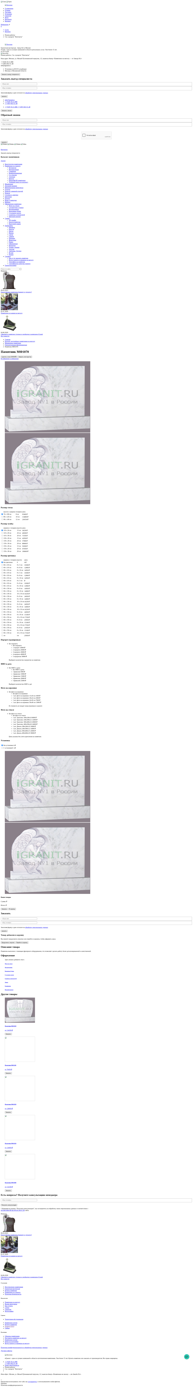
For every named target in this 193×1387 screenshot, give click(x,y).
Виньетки (12, 245)
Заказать (4, 909)
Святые (11, 236)
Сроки (7, 1308)
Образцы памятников (12, 1336)
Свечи (11, 235)
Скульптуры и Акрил (16, 207)
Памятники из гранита (12, 166)
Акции (3, 161)
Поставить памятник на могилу (16, 1338)
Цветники (8, 197)
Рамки (11, 242)
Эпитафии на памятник (17, 262)
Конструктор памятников (13, 164)
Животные (12, 240)
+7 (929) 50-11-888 (11, 102)
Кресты (11, 178)
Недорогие (12, 168)
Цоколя (7, 193)
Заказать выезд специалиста (10, 74)
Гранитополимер (10, 265)
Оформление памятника (13, 204)
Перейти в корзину (22, 942)
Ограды (7, 189)
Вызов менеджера (11, 1304)
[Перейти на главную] (96, 5)
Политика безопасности (13, 1294)
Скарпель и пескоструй (17, 215)
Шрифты (12, 227)
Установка (8, 14)
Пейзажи (12, 238)
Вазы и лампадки (11, 200)
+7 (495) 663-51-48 (11, 103)
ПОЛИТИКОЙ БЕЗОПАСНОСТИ (13, 1210)
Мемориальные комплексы (14, 188)
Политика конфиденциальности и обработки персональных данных (24, 1347)
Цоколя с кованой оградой (14, 191)
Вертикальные (14, 169)
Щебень (7, 202)
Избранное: (5, 24)
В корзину (12, 909)
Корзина (8, 21)
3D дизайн (12, 220)
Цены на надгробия (11, 1341)
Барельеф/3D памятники (17, 180)
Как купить (9, 1306)
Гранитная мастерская (12, 1289)
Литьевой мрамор (11, 186)
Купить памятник (11, 1290)
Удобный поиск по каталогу (18, 182)
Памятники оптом (11, 1323)
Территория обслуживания (14, 1319)
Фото (6, 17)
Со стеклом (13, 175)
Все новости (5, 336)
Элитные (12, 177)
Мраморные (9, 184)
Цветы (11, 231)
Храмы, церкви (14, 247)
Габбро (7, 1328)
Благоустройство (14, 222)
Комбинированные (15, 173)
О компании (9, 8)
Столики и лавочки (11, 195)
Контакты (8, 19)
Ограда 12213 (9, 1326)
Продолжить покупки (8, 942)
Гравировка (9, 226)
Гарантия (8, 16)
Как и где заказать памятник (18, 258)
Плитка (7, 198)
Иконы (11, 233)
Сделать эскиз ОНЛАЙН (9, 357)
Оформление (13, 244)
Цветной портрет (15, 216)
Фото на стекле (14, 206)
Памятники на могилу (12, 1302)
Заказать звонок (6, 110)
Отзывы (7, 10)
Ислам (11, 253)
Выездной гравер (15, 224)
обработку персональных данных (36, 93)
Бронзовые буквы (15, 211)
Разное (11, 254)
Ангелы (11, 249)
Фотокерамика (14, 209)
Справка (8, 256)
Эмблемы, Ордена (15, 251)
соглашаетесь (32, 1381)
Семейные (12, 171)
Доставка (8, 12)
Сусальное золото (15, 213)
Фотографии (9, 1311)
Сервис (7, 218)
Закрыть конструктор (24, 357)
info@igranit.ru (10, 100)
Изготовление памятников (14, 1287)
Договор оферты (6, 1351)
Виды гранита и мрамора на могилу (21, 260)
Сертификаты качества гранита (19, 263)
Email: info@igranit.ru (12, 1365)
